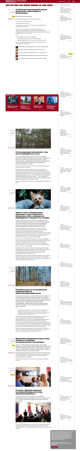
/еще (54, 5)
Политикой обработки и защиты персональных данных (62, 438)
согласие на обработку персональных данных (61, 435)
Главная (9, 9)
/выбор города (62, 1)
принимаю (54, 447)
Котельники (13, 9)
